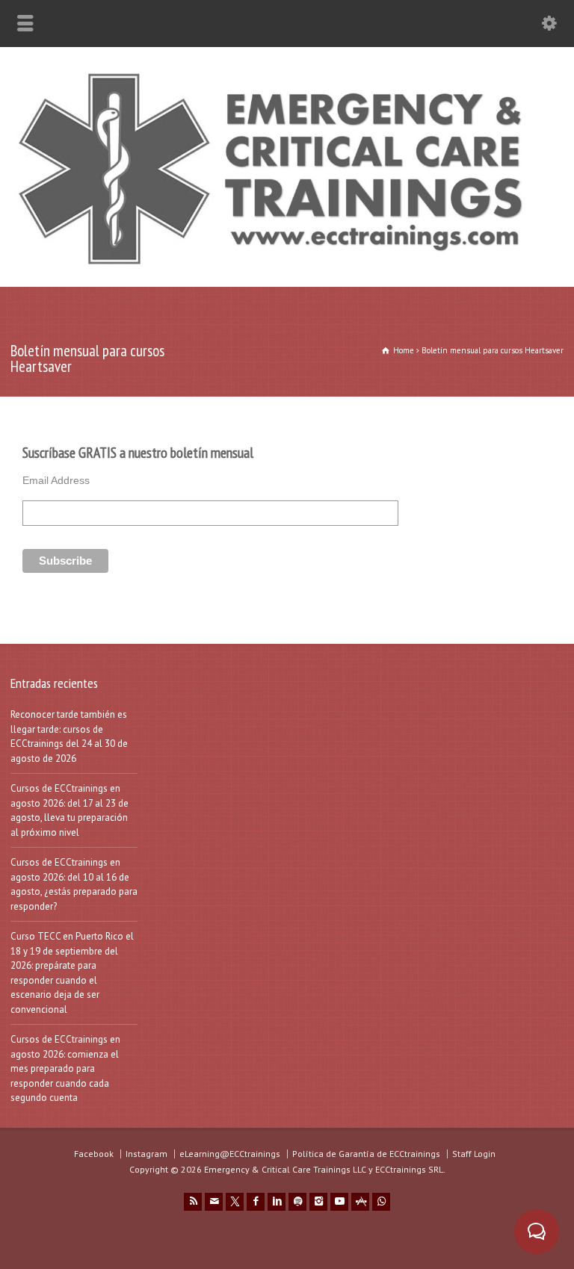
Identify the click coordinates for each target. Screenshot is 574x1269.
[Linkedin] (277, 1202)
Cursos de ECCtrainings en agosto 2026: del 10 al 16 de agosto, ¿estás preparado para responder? (74, 884)
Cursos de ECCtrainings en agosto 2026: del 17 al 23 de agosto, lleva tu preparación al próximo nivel (69, 810)
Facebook (94, 1153)
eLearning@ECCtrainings (229, 1153)
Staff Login (474, 1153)
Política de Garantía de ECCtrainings (366, 1153)
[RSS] (193, 1202)
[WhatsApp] (381, 1202)
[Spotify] (297, 1202)
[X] (235, 1202)
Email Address (56, 480)
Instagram (146, 1153)
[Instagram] (318, 1202)
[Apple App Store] (360, 1202)
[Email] (214, 1202)
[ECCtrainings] (287, 267)
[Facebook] (256, 1202)
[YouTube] (339, 1202)
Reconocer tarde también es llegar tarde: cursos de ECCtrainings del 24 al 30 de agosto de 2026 (69, 736)
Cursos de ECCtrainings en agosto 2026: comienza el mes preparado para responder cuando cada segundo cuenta (65, 1068)
